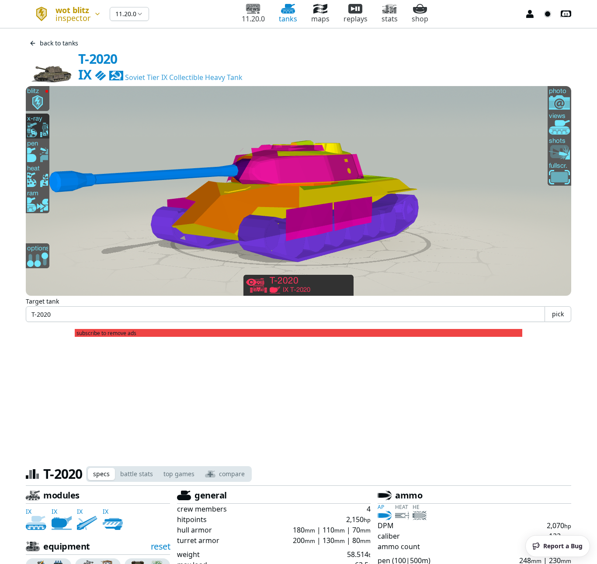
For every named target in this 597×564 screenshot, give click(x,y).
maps (320, 19)
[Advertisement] (298, 398)
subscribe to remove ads (106, 333)
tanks (288, 19)
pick (558, 314)
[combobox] (64, 13)
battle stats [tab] (136, 474)
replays (356, 19)
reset (160, 546)
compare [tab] (232, 474)
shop (420, 19)
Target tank (42, 301)
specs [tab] (101, 474)
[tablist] (169, 474)
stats (390, 19)
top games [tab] (178, 474)
